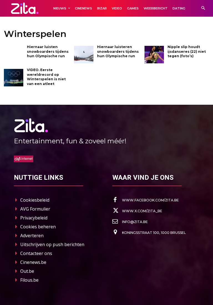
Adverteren (32, 235)
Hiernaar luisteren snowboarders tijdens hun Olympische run (118, 51)
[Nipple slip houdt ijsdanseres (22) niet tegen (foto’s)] (154, 54)
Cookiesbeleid (34, 200)
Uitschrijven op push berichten (52, 244)
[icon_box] (145, 200)
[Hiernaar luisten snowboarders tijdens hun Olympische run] (13, 54)
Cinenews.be (33, 262)
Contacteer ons (36, 253)
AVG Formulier (35, 209)
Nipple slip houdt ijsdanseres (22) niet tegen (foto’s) (187, 51)
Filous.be (29, 280)
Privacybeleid (33, 218)
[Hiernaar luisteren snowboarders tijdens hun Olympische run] (83, 54)
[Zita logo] (24, 8)
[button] (203, 8)
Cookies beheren (38, 227)
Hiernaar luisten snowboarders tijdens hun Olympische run (48, 51)
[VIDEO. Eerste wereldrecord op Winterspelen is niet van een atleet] (13, 77)
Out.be (27, 271)
